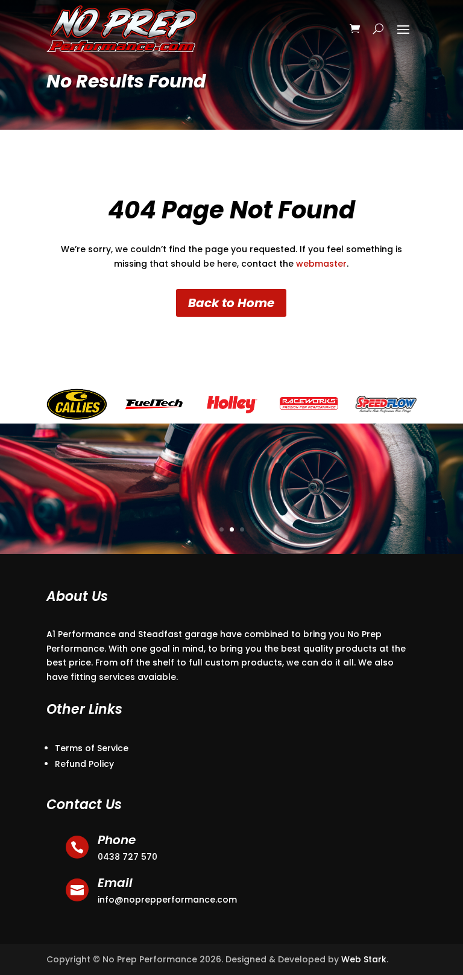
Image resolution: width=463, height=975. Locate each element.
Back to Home (231, 302)
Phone (117, 839)
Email (115, 882)
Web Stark (363, 959)
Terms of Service (91, 748)
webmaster (321, 264)
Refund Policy (84, 764)
